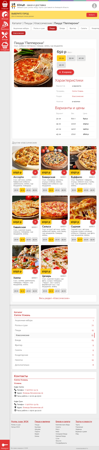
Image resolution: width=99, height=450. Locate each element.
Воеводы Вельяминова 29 (33, 393)
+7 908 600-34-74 (31, 390)
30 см (61, 58)
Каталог (17, 23)
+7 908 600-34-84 (31, 404)
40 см (81, 58)
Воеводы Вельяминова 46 (33, 407)
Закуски (58, 441)
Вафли (37, 434)
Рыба (57, 431)
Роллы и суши (16, 425)
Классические (43, 23)
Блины (37, 436)
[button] (65, 72)
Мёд (77, 434)
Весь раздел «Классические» (54, 298)
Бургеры (38, 427)
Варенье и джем (81, 431)
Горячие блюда (61, 436)
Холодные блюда (61, 434)
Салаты (58, 427)
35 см (71, 58)
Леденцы (79, 429)
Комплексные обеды (63, 425)
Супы (57, 438)
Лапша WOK (15, 427)
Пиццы (28, 23)
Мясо (57, 429)
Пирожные (79, 427)
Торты (78, 425)
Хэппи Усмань (77, 91)
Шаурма (37, 429)
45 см (61, 65)
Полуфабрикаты (61, 443)
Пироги (37, 431)
